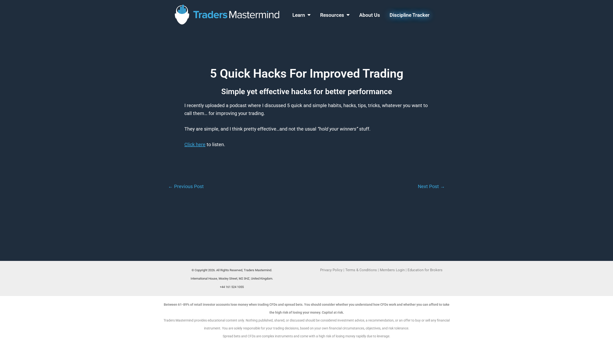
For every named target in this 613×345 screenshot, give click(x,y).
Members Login (393, 270)
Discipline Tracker (410, 15)
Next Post (431, 186)
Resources (332, 15)
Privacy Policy (331, 270)
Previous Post (186, 186)
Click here (194, 144)
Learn (298, 15)
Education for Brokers (425, 270)
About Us (369, 15)
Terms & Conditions (361, 270)
